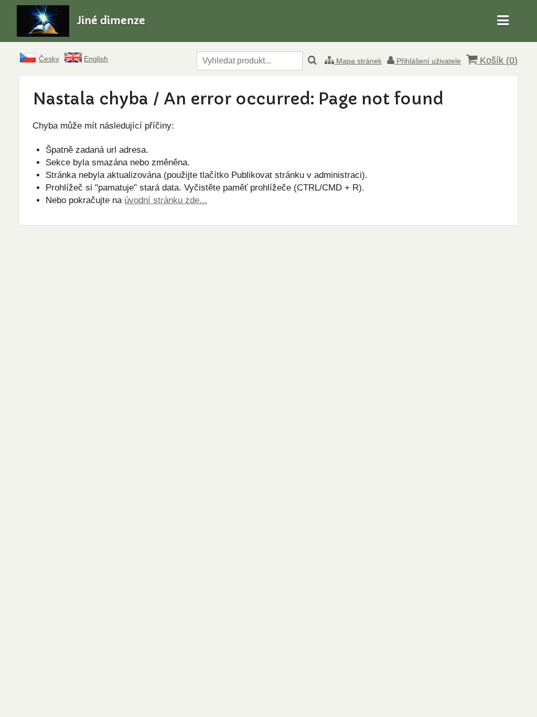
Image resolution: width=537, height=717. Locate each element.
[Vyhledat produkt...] (312, 61)
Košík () (497, 60)
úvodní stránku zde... (165, 200)
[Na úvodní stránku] (43, 34)
